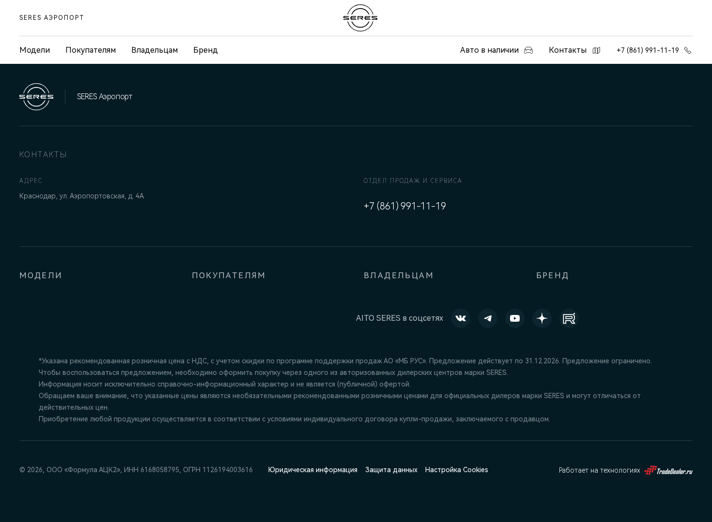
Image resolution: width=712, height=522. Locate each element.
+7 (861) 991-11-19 (648, 50)
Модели (40, 275)
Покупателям (90, 50)
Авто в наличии (489, 50)
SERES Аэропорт (52, 18)
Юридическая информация (312, 470)
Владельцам (154, 50)
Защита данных (391, 470)
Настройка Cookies (456, 470)
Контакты (568, 50)
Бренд (205, 50)
